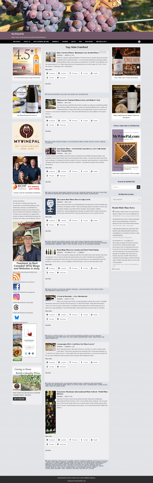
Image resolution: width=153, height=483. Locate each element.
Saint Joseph (61, 467)
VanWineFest (55, 41)
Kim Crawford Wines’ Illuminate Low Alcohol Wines (81, 53)
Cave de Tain (96, 461)
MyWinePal (17, 33)
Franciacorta (49, 463)
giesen (92, 241)
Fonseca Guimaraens (96, 462)
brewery (75, 383)
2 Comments (81, 252)
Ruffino (97, 141)
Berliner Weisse (59, 383)
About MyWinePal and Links (41, 41)
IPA (53, 384)
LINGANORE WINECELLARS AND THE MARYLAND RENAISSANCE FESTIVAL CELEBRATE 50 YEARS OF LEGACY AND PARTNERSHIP (126, 232)
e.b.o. (65, 335)
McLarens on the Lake (89, 335)
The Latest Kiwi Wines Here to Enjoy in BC (74, 199)
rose (76, 94)
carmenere (89, 461)
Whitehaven (97, 244)
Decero (82, 462)
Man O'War (55, 464)
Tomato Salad (97, 337)
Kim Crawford (55, 94)
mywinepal (60, 55)
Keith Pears (70, 335)
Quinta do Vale (87, 466)
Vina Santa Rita (83, 468)
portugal (80, 466)
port (75, 466)
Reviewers (65, 41)
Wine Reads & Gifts (101, 41)
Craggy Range (62, 192)
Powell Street (83, 384)
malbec (101, 463)
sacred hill (54, 467)
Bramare (71, 461)
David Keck (70, 192)
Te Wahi (69, 244)
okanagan (98, 335)
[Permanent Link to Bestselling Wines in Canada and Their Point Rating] (50, 251)
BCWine (54, 141)
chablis (80, 383)
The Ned (80, 244)
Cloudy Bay (55, 192)
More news (116, 269)
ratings (101, 289)
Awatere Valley (56, 241)
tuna (102, 337)
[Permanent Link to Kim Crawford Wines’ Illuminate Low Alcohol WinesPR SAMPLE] (50, 57)
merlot (65, 464)
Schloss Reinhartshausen (83, 467)
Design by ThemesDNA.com (76, 481)
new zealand (71, 94)
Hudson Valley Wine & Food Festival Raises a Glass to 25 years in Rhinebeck (126, 213)
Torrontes (69, 468)
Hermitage (80, 463)
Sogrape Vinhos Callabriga (53, 468)
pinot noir (88, 242)
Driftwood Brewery (96, 383)
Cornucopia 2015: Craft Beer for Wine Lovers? (76, 344)
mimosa (82, 141)
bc (52, 335)
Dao (79, 462)
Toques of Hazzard (54, 386)
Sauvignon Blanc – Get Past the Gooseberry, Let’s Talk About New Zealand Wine (81, 150)
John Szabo (104, 192)
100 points (55, 289)
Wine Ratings (16, 41)
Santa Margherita (50, 290)
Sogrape (93, 467)
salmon (75, 337)
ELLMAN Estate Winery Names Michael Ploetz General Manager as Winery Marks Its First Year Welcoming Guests (126, 221)
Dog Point (76, 192)
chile (75, 462)
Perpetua (98, 464)
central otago (70, 241)
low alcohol (63, 94)
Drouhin (87, 462)
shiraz (58, 290)
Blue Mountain (68, 383)
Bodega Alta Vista (63, 461)
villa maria (90, 244)
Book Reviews (89, 41)
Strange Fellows (102, 384)
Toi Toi (84, 244)
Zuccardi (91, 468)
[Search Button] (139, 41)
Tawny (63, 468)
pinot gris (63, 466)
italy (69, 141)
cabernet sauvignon (71, 289)
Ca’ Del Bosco (104, 461)
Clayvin (81, 241)
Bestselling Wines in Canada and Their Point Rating (78, 250)
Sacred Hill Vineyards (101, 242)
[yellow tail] (64, 290)
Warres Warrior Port (51, 338)
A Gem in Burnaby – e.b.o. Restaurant (72, 296)
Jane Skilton (96, 192)
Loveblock (48, 242)
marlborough (58, 193)
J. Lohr (80, 289)
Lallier (97, 463)
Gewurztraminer (58, 463)
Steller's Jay (48, 143)
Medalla (60, 464)
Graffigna (66, 463)
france (104, 462)
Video (80, 41)
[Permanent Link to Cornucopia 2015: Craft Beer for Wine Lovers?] (50, 347)
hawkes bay (89, 192)
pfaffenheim (48, 466)
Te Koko (64, 244)
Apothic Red (61, 289)
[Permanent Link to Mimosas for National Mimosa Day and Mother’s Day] (50, 104)
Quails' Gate (66, 337)
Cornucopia (86, 383)
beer (53, 383)
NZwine (86, 141)
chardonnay (70, 462)
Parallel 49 (70, 384)
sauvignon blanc (83, 94)
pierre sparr (56, 466)
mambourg (48, 464)
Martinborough (66, 193)
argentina (54, 461)
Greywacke (82, 192)
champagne (63, 462)
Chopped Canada (58, 335)
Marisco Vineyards (57, 242)
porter (76, 384)
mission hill (71, 464)
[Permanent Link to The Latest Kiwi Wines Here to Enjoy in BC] (50, 207)
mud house (74, 242)
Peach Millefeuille (50, 337)
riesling (47, 467)
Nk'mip (64, 384)
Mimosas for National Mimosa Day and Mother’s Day (78, 100)
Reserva (101, 466)
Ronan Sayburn (83, 193)
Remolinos (95, 466)
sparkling (102, 141)
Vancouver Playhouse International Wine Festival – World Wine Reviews (82, 393)
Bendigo (63, 241)
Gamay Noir (48, 384)
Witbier (63, 386)
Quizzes (73, 41)
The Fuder (74, 244)
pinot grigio (94, 289)
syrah (47, 386)
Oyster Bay (81, 242)
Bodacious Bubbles (61, 141)
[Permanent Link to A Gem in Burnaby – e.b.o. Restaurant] (50, 298)
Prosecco (91, 141)
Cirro (76, 241)
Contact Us (27, 41)
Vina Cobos (76, 468)
